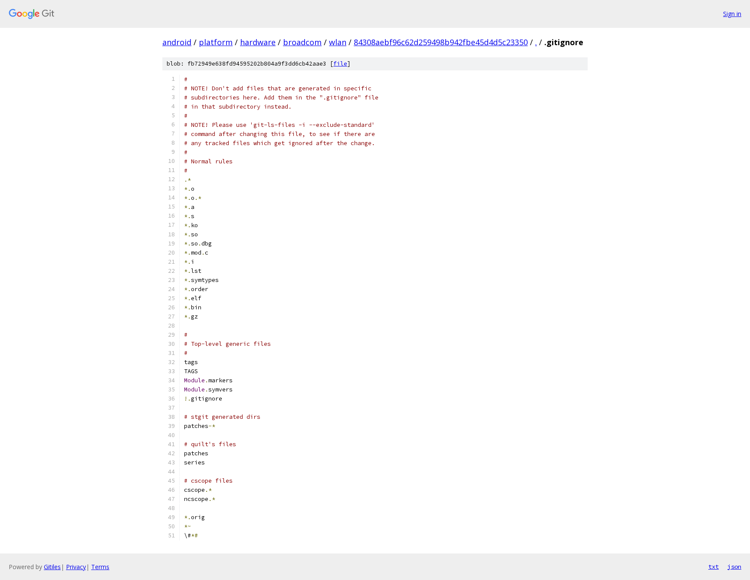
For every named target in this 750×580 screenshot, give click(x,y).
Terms (100, 567)
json (734, 566)
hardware (258, 42)
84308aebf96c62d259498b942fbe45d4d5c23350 (441, 42)
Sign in (732, 14)
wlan (337, 42)
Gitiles (52, 567)
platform (216, 42)
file (340, 63)
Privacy (76, 567)
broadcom (302, 42)
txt (713, 566)
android (176, 42)
